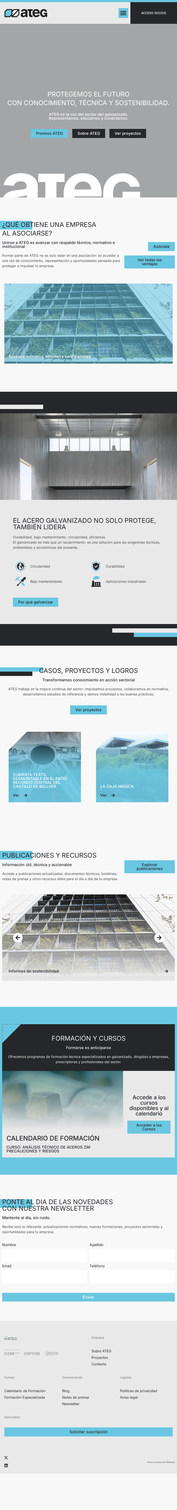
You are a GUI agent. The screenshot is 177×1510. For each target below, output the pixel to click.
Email (6, 1266)
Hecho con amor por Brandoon (161, 1462)
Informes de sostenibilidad (34, 971)
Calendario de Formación (24, 1391)
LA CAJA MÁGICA (117, 786)
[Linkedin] (6, 1465)
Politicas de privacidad (138, 1391)
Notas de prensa (75, 1397)
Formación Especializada (24, 1397)
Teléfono (97, 1266)
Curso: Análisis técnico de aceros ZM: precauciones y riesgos (48, 1149)
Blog (66, 1391)
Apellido (96, 1245)
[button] (123, 13)
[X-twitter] (6, 1458)
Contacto (99, 1364)
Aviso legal (129, 1397)
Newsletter (70, 1404)
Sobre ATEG (101, 1351)
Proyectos (100, 1357)
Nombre (9, 1245)
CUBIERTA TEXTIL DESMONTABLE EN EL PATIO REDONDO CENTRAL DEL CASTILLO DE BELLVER (40, 780)
